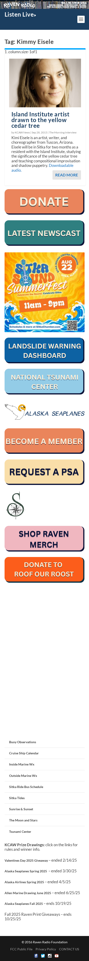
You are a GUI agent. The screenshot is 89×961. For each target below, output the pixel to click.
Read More (66, 175)
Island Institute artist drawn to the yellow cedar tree (40, 119)
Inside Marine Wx (21, 764)
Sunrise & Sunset (21, 809)
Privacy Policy (46, 949)
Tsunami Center (20, 831)
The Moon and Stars (23, 820)
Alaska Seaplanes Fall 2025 (24, 904)
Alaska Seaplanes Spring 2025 (26, 871)
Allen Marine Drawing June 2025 (28, 893)
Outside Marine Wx (23, 776)
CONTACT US (69, 949)
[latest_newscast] (45, 244)
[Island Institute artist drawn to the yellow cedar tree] (45, 83)
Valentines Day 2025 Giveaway (26, 860)
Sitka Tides (17, 798)
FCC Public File (21, 949)
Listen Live (19, 14)
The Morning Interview (62, 132)
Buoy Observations (22, 742)
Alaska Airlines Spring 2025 (24, 882)
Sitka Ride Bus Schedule (26, 787)
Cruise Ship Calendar (24, 753)
